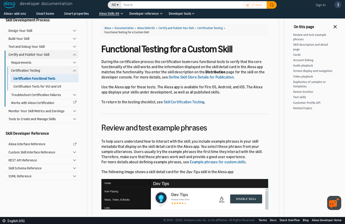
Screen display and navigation (312, 71)
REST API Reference (22, 160)
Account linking (303, 60)
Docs (273, 220)
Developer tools (180, 13)
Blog (306, 220)
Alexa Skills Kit (109, 13)
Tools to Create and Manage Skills (32, 119)
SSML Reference (19, 176)
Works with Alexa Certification (32, 103)
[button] (109, 15)
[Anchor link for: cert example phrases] (211, 127)
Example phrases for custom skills (218, 162)
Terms (263, 220)
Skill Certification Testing (184, 102)
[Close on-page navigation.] (335, 25)
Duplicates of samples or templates (309, 84)
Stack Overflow (290, 220)
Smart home (45, 13)
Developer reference (144, 13)
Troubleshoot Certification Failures (36, 95)
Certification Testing (25, 70)
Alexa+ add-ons (15, 13)
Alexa (107, 28)
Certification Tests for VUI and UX (37, 86)
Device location (303, 91)
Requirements (21, 62)
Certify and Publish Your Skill (28, 54)
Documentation (124, 28)
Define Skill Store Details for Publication (201, 77)
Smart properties (76, 13)
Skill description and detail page (310, 47)
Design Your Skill (20, 31)
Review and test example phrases (309, 37)
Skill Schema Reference (25, 168)
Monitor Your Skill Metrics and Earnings (36, 111)
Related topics (302, 108)
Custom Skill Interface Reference (31, 152)
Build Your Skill (18, 39)
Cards (297, 54)
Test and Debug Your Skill (26, 47)
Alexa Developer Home (326, 220)
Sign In (321, 5)
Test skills (299, 97)
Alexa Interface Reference (26, 144)
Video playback (303, 76)
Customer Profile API (306, 103)
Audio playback (303, 65)
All (113, 5)
